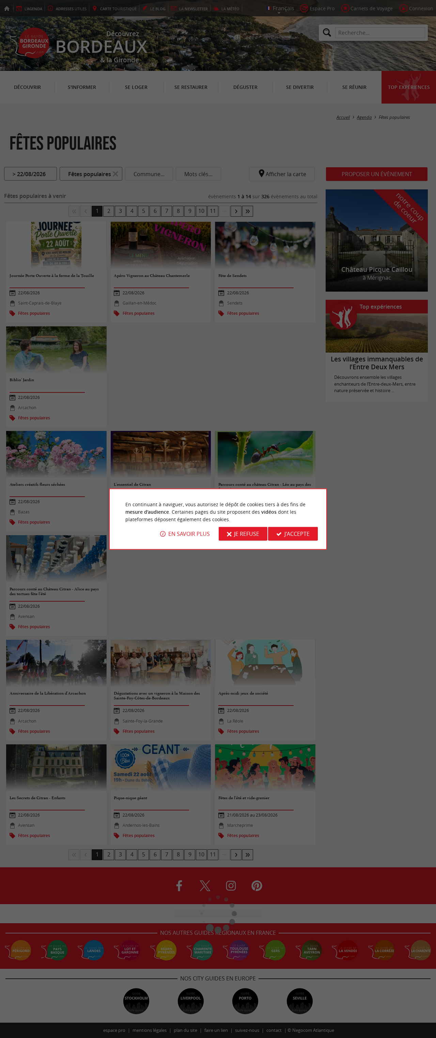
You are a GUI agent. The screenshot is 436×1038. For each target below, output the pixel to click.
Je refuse (246, 534)
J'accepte (297, 534)
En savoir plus (189, 534)
